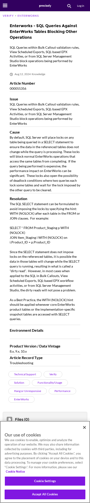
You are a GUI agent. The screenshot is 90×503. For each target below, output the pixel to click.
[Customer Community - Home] (45, 6)
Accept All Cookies (45, 494)
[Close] (84, 427)
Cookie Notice (15, 471)
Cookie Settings (45, 481)
